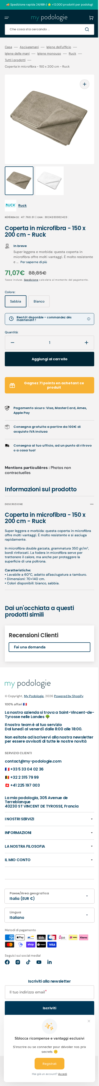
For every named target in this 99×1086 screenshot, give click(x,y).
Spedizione (31, 270)
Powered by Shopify (68, 690)
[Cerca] (80, 29)
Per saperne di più (50, 252)
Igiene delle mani (17, 54)
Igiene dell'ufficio (58, 47)
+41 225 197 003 (25, 784)
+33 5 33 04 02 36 (26, 768)
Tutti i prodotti (15, 60)
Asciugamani (29, 47)
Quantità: (11, 327)
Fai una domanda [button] (29, 641)
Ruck (72, 54)
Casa (8, 47)
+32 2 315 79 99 (24, 776)
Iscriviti (46, 1006)
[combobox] (46, 29)
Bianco (42, 298)
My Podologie (34, 690)
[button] (6, 18)
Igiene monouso (49, 54)
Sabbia (18, 298)
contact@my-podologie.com (33, 760)
